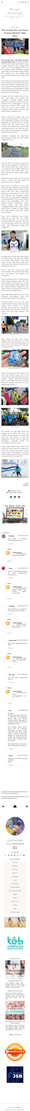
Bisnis (15, 862)
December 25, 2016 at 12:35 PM (22, 755)
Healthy (15, 869)
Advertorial (11, 492)
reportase (19, 492)
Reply (11, 543)
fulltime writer (15, 890)
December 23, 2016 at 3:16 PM (22, 710)
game (15, 894)
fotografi (15, 883)
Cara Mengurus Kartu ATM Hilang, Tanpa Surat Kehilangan (15, 1022)
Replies (9, 549)
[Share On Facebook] (15, 497)
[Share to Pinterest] (19, 497)
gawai (15, 898)
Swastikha (11, 536)
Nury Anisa (12, 674)
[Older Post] (26, 807)
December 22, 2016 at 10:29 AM (22, 674)
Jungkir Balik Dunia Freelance (15, 991)
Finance (15, 866)
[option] (15, 515)
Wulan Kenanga (15, 11)
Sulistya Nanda (13, 640)
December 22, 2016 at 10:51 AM (21, 658)
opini (15, 908)
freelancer (15, 887)
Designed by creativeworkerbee (15, 1109)
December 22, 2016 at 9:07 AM (22, 568)
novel (15, 905)
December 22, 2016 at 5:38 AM (22, 535)
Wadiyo (11, 755)
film (15, 880)
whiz (10, 710)
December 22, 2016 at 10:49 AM (21, 588)
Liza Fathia (12, 606)
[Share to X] (11, 497)
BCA (15, 492)
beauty (15, 873)
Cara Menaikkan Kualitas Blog (15, 981)
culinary (15, 876)
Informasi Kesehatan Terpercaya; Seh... (15, 519)
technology (15, 912)
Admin (10, 568)
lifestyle (15, 901)
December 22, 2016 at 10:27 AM (22, 605)
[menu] (2, 2)
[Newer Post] (3, 807)
